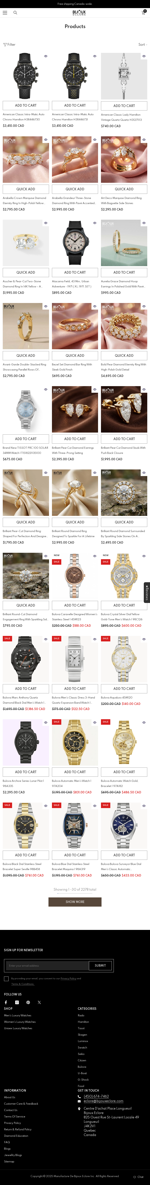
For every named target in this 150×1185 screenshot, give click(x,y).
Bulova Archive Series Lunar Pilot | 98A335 (23, 783)
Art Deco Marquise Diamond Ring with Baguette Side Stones (121, 201)
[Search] (15, 12)
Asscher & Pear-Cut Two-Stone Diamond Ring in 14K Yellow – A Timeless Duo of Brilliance (22, 284)
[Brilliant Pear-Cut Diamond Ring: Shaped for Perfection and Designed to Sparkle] (26, 492)
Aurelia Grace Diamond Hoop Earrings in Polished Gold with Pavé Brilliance (122, 284)
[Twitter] (39, 1002)
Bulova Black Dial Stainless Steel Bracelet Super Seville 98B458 (22, 867)
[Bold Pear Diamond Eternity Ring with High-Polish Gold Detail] (124, 326)
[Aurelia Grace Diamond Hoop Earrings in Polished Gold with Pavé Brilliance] (124, 243)
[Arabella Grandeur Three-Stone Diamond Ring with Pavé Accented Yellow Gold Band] (75, 159)
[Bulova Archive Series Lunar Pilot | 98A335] (26, 742)
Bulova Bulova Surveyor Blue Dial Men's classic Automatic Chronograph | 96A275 (121, 867)
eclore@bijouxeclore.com (103, 1101)
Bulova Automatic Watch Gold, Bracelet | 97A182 (119, 783)
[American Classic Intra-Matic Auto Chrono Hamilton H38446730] (26, 76)
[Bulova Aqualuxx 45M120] (124, 659)
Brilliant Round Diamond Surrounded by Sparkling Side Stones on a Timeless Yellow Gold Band (123, 534)
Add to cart (26, 105)
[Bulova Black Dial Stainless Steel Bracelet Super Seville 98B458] (26, 826)
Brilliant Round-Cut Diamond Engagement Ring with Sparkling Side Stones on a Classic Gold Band (25, 617)
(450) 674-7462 (96, 1096)
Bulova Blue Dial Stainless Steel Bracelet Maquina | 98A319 (70, 867)
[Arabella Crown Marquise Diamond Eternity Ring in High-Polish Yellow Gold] (26, 159)
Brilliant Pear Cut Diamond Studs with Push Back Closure (123, 450)
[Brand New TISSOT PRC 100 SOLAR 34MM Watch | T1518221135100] (26, 409)
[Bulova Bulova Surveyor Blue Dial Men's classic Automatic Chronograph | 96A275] (124, 826)
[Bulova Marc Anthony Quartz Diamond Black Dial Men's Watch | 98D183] (26, 659)
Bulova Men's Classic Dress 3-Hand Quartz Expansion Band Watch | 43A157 (73, 700)
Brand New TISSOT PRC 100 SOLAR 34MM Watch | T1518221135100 (25, 450)
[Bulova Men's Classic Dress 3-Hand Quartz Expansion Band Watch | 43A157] (75, 659)
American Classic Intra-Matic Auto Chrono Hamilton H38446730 (23, 117)
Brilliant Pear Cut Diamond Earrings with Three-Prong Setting (73, 450)
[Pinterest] (28, 1002)
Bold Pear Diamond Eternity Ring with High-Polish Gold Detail (123, 367)
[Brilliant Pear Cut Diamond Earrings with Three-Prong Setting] (75, 409)
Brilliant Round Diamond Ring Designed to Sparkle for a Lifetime (73, 534)
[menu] (5, 12)
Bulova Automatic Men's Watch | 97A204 (71, 783)
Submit (100, 965)
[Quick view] (45, 56)
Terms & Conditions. (23, 984)
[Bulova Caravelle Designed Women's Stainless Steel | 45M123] (75, 576)
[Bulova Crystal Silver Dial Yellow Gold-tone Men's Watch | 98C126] (124, 576)
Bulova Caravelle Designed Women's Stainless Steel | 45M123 (74, 617)
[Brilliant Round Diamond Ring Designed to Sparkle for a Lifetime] (75, 492)
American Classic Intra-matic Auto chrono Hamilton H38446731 (73, 117)
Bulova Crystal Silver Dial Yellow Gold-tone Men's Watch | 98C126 (121, 617)
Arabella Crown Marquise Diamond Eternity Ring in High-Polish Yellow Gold (24, 201)
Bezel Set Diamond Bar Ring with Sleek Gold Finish (72, 367)
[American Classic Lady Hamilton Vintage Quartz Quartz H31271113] (124, 76)
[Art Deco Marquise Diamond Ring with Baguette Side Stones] (124, 159)
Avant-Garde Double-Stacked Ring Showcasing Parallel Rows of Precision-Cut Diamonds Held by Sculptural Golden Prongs (24, 367)
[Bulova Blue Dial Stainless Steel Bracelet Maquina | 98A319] (75, 826)
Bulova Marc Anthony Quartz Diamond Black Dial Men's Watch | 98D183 (23, 700)
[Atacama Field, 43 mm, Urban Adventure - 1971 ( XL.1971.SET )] (75, 243)
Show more (75, 902)
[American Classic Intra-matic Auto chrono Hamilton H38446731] (75, 76)
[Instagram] (17, 1002)
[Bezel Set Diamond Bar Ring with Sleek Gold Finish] (75, 326)
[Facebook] (6, 1002)
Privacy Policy (68, 978)
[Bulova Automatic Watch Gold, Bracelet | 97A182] (124, 742)
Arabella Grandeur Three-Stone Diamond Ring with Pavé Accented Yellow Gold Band (73, 201)
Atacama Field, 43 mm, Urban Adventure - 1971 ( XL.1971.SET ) (71, 284)
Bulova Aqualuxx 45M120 (116, 697)
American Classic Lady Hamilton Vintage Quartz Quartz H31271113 (121, 117)
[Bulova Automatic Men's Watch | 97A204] (75, 742)
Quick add (25, 189)
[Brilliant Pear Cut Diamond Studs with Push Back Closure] (124, 409)
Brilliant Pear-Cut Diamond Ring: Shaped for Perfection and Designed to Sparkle (25, 534)
